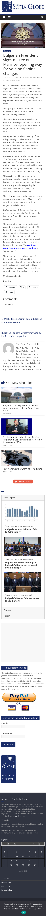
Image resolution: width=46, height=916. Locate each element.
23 (41, 861)
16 (41, 856)
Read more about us (16, 816)
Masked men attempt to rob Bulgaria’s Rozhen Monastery (21, 320)
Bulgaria (7, 51)
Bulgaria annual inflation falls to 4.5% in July (21, 530)
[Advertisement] (23, 642)
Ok (24, 912)
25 (11, 865)
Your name (6, 733)
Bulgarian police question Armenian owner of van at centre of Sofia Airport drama (21, 408)
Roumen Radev (15, 80)
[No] (43, 908)
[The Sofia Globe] (4, 17)
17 (4, 861)
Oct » (26, 871)
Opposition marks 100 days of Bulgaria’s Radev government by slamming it (21, 565)
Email (4, 723)
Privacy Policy (6, 890)
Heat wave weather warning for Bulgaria (22, 468)
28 (29, 865)
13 (23, 856)
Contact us (5, 886)
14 (29, 856)
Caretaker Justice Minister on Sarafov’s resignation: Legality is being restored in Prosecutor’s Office (22, 440)
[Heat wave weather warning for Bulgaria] (16, 451)
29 (35, 865)
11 (11, 856)
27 (23, 865)
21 (29, 861)
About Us (5, 879)
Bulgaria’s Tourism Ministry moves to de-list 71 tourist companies (21, 334)
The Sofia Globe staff (29, 77)
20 (23, 861)
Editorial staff (6, 882)
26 (17, 865)
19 (17, 861)
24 (4, 865)
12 (17, 856)
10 (4, 856)
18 (11, 861)
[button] (23, 498)
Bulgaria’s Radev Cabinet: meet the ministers (22, 599)
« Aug (20, 871)
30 (41, 865)
